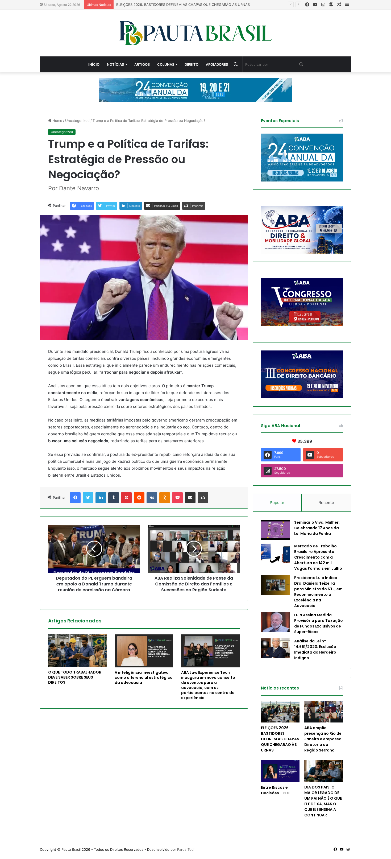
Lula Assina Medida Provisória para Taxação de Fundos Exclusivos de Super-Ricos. (318, 623)
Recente (326, 502)
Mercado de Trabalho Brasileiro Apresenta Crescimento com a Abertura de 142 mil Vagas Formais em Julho (318, 557)
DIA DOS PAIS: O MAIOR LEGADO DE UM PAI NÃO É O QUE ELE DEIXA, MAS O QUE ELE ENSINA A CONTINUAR (323, 801)
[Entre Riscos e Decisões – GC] (280, 771)
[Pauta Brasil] (195, 33)
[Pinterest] (126, 497)
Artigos (142, 64)
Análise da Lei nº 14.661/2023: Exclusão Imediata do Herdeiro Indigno (315, 649)
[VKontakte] (152, 497)
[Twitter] (88, 497)
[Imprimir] (203, 497)
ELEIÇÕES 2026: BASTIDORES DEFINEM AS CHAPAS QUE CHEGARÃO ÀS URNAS (280, 739)
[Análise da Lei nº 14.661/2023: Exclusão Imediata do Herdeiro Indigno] (275, 648)
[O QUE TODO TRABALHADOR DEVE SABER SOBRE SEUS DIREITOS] (77, 650)
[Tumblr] (113, 497)
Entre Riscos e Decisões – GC (275, 790)
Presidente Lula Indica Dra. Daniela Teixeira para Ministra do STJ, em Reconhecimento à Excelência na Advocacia (318, 591)
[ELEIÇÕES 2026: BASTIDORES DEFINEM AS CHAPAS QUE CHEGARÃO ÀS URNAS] (280, 711)
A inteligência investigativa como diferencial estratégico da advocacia (144, 677)
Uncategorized (77, 120)
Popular (277, 502)
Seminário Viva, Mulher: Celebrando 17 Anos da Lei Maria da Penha (317, 528)
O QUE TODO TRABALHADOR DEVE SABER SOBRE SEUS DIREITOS (74, 677)
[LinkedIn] (100, 497)
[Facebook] (75, 497)
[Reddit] (139, 497)
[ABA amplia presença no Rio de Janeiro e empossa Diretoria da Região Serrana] (323, 711)
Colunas (165, 64)
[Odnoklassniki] (164, 497)
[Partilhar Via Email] (190, 497)
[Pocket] (177, 497)
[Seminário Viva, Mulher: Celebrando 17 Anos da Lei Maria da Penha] (275, 530)
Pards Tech (186, 849)
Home (56, 120)
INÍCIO (93, 64)
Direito (191, 64)
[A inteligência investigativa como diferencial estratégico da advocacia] (144, 650)
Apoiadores (217, 64)
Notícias (115, 64)
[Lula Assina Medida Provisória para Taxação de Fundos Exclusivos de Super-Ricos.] (275, 622)
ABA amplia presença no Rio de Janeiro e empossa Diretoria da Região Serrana (323, 739)
